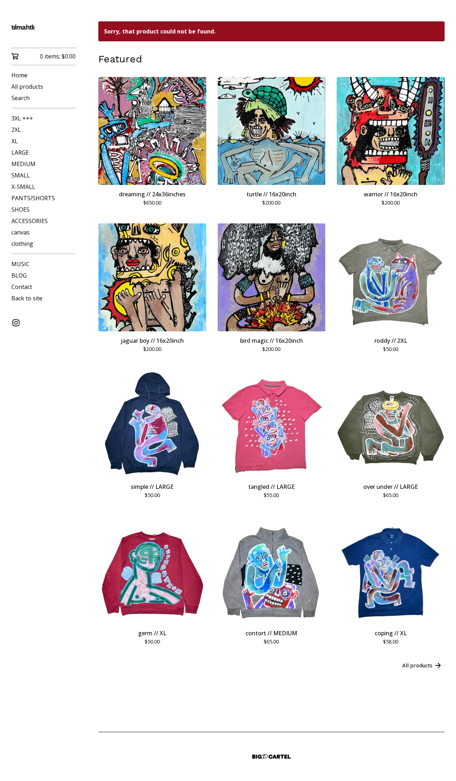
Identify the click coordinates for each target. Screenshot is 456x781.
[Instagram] (16, 322)
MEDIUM (23, 164)
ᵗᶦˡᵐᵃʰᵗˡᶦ (23, 29)
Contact (21, 287)
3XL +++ (22, 118)
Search (20, 98)
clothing (22, 244)
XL (14, 141)
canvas (20, 232)
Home (19, 75)
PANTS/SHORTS (33, 198)
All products (27, 86)
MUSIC (20, 264)
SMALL (20, 175)
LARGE (20, 152)
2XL (16, 130)
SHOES (20, 209)
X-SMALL (23, 187)
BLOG (19, 275)
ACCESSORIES (29, 221)
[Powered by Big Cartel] (271, 756)
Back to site (26, 298)
